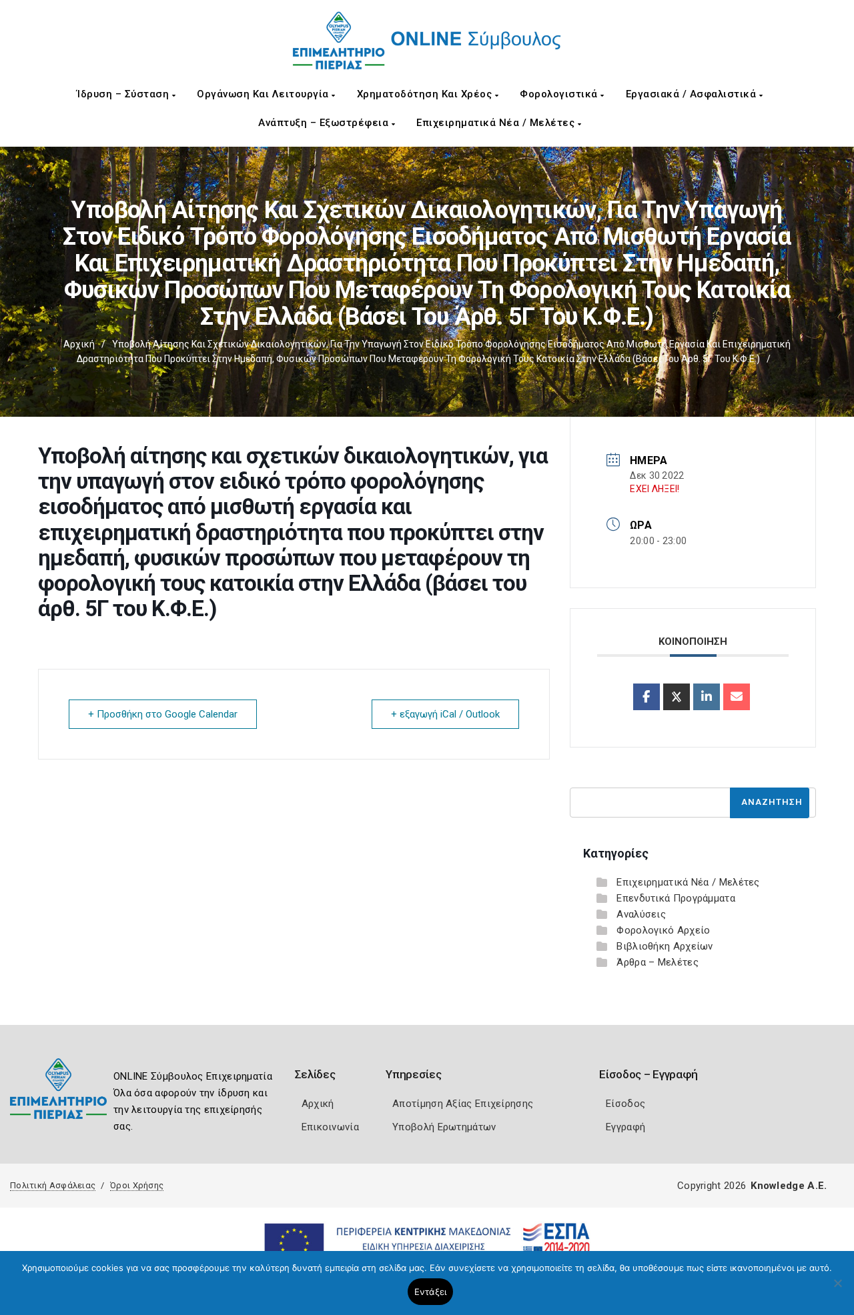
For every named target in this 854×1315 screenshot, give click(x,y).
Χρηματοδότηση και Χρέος (426, 94)
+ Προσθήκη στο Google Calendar (163, 714)
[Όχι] (837, 1289)
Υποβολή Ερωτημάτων (444, 1127)
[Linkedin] (706, 697)
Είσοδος (625, 1104)
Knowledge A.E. (789, 1186)
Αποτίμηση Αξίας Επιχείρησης (462, 1104)
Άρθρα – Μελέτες (657, 962)
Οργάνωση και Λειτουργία (264, 94)
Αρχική (79, 344)
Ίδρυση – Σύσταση (124, 94)
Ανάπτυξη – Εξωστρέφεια (325, 123)
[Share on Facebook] (646, 697)
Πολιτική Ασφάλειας (52, 1185)
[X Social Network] (676, 697)
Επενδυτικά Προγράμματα (675, 898)
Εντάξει (430, 1291)
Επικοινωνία (330, 1127)
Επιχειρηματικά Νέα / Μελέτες (497, 123)
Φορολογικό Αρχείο (663, 930)
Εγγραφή (625, 1127)
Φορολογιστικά (560, 94)
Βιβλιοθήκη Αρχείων (664, 946)
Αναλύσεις (641, 914)
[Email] (736, 697)
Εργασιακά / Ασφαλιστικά (692, 94)
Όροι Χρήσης (136, 1185)
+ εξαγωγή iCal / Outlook (445, 714)
